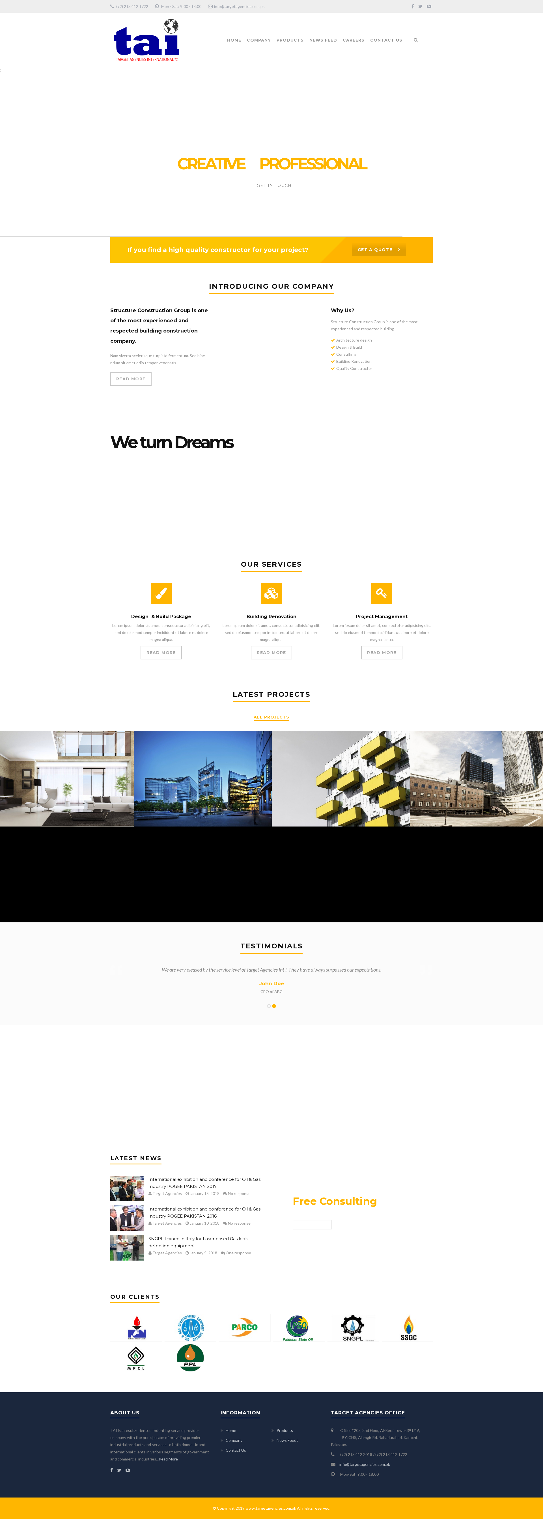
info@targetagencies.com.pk (239, 6)
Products (290, 40)
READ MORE (131, 378)
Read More (168, 1459)
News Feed (323, 40)
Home (234, 40)
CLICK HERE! (312, 1224)
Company (259, 40)
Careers (354, 40)
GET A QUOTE (375, 249)
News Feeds (287, 1440)
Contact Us (386, 40)
